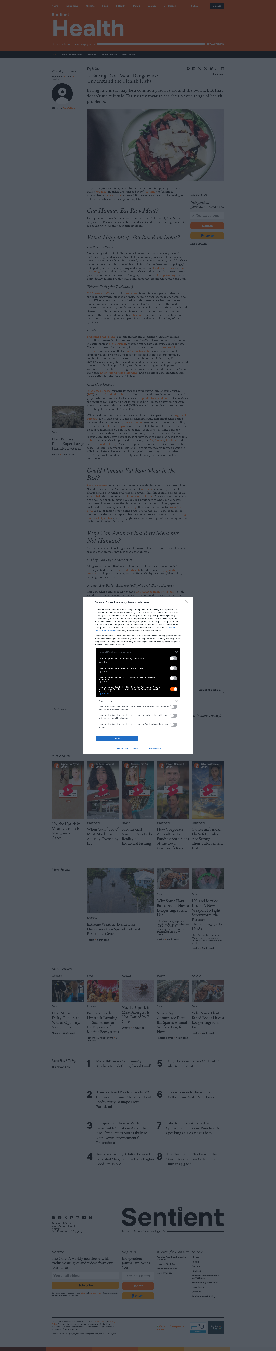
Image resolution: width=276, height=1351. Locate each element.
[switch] (173, 658)
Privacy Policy (154, 749)
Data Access (138, 749)
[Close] (187, 602)
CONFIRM (117, 738)
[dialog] (138, 675)
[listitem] (138, 652)
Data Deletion (122, 749)
